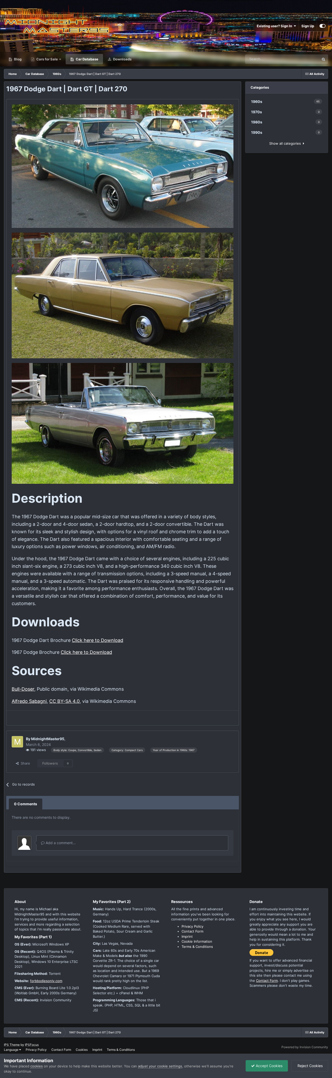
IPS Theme (12, 1045)
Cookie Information (197, 941)
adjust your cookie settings (160, 1066)
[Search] (323, 59)
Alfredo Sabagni (29, 701)
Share (24, 763)
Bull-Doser (23, 689)
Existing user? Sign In (275, 26)
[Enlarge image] (122, 166)
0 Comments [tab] (25, 804)
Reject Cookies (309, 1065)
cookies (36, 1066)
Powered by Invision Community (304, 1047)
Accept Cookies (268, 1065)
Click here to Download (97, 640)
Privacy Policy (192, 926)
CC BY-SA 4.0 (64, 701)
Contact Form (192, 931)
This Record (303, 59)
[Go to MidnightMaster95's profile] (17, 741)
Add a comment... (60, 843)
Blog (17, 59)
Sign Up (307, 26)
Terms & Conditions (197, 946)
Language (11, 1050)
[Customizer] (322, 25)
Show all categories (286, 143)
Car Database (86, 59)
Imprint (187, 936)
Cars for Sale (47, 59)
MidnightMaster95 (47, 739)
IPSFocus (32, 1045)
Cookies (82, 1050)
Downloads (122, 59)
